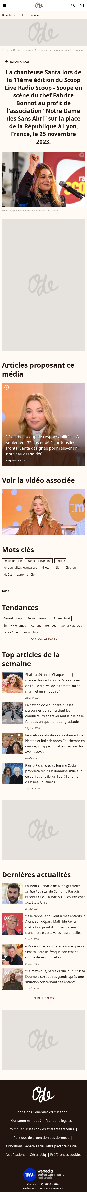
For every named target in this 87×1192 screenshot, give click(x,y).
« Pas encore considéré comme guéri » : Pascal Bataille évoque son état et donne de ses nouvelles (54, 951)
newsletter (81, 5)
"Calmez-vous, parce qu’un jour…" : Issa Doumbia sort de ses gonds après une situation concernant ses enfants (55, 976)
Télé (56, 567)
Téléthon (70, 567)
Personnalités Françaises (20, 567)
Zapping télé (26, 574)
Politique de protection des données (41, 1137)
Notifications (15, 1154)
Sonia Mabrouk (71, 625)
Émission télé (12, 561)
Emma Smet (62, 618)
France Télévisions (39, 561)
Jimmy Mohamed (14, 625)
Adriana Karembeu (44, 625)
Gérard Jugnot (13, 618)
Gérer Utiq (38, 1154)
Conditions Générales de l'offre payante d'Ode (41, 1146)
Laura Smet (11, 632)
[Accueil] (39, 5)
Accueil (6, 50)
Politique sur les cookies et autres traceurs (41, 1129)
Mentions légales (59, 1120)
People (60, 561)
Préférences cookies (65, 1154)
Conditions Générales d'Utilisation (41, 1112)
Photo (45, 567)
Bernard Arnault (38, 618)
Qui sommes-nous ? (26, 1120)
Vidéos (7, 574)
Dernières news (22, 50)
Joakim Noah (31, 632)
